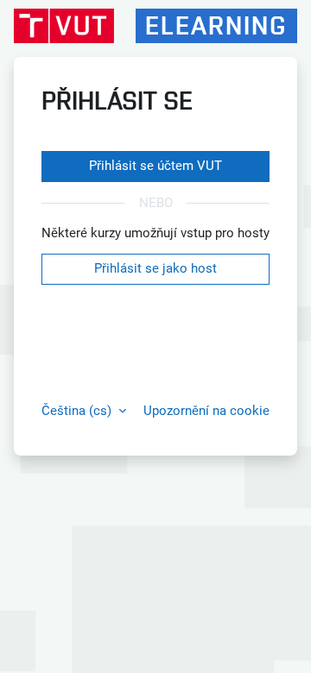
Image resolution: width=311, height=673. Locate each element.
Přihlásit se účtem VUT (155, 165)
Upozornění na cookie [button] (206, 410)
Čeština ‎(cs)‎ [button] (78, 410)
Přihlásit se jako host (155, 268)
